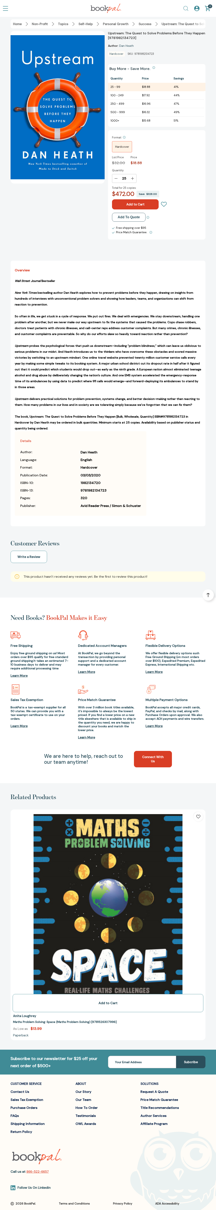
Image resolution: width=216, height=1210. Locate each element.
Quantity (118, 170)
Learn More (19, 676)
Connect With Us (153, 759)
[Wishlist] (164, 204)
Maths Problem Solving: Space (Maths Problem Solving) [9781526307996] (65, 1022)
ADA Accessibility (167, 1203)
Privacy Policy (122, 1203)
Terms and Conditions (74, 1203)
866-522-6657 (37, 1172)
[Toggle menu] (5, 8)
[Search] (185, 8)
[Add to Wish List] (198, 816)
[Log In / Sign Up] (196, 8)
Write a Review (29, 557)
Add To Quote (129, 217)
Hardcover (122, 146)
